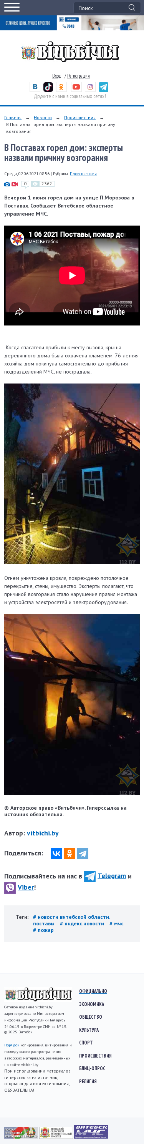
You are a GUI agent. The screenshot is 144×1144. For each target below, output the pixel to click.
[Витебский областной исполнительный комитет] (56, 1136)
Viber (26, 887)
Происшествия (80, 117)
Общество (90, 1017)
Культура (89, 1030)
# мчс (116, 923)
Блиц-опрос (92, 1068)
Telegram (112, 875)
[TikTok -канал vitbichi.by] (48, 90)
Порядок (11, 1045)
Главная (13, 117)
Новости (43, 117)
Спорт (86, 1042)
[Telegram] (82, 853)
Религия (88, 1081)
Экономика (91, 1004)
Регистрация (78, 76)
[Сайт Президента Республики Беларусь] (21, 1136)
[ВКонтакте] (56, 853)
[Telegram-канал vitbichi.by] (103, 90)
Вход (56, 76)
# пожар (43, 929)
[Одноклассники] (69, 853)
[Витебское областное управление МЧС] (91, 1136)
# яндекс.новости (83, 923)
